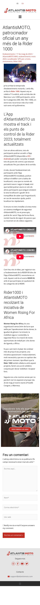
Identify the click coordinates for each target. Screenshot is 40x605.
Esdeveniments (9, 54)
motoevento (8, 61)
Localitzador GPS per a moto (18, 59)
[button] (20, 16)
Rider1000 (17, 61)
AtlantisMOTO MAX (10, 56)
